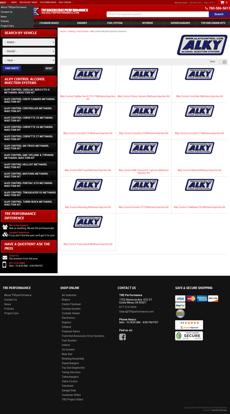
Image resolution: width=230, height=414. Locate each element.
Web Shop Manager (219, 410)
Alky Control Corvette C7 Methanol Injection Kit (199, 133)
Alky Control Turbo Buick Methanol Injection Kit (87, 244)
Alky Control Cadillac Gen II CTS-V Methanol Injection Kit (88, 97)
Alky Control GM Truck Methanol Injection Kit (88, 170)
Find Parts (11, 68)
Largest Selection (19, 232)
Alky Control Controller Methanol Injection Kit (199, 96)
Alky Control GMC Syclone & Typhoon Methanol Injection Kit (144, 171)
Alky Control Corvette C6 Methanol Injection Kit (143, 133)
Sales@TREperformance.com (60, 12)
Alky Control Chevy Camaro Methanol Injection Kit (144, 96)
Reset (49, 68)
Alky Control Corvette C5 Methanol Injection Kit (87, 133)
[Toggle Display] (222, 62)
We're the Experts (18, 225)
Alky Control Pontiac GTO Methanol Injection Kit (144, 207)
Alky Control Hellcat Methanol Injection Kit (199, 170)
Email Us (14, 255)
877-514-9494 (17, 263)
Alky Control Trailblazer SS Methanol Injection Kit (199, 207)
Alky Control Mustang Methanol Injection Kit (88, 207)
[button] (168, 14)
